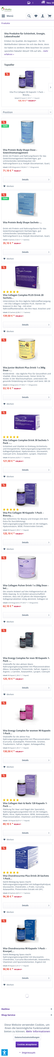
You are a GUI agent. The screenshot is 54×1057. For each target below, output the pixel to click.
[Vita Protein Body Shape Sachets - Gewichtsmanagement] (27, 204)
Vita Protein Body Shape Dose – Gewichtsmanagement (20, 151)
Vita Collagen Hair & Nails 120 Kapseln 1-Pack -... (25, 804)
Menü (10, 15)
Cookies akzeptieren (27, 1044)
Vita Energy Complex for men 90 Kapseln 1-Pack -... (26, 659)
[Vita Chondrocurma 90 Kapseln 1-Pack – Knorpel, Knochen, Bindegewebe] (27, 930)
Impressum (28, 1052)
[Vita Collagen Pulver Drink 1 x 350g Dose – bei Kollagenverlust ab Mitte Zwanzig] (27, 567)
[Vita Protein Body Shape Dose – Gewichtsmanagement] (27, 131)
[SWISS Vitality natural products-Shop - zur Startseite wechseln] (6, 9)
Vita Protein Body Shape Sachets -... (22, 222)
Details (25, 179)
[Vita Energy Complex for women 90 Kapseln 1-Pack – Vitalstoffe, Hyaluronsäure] (27, 712)
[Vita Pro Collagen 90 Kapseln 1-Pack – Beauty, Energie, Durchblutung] (27, 79)
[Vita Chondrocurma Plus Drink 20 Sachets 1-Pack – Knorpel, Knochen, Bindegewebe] (27, 857)
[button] (4, 1052)
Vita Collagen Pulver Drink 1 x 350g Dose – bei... (26, 587)
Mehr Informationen (38, 1031)
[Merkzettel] (35, 16)
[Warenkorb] (49, 16)
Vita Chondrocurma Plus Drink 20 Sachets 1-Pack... (26, 877)
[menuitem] (7, 16)
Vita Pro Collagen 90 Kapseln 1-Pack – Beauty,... (27, 93)
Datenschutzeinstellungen (27, 1037)
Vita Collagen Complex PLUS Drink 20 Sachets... (23, 296)
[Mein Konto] (42, 16)
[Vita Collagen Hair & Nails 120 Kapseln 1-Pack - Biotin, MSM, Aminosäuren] (27, 785)
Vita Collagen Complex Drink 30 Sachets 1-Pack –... (26, 441)
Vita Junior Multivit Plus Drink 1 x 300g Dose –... (24, 369)
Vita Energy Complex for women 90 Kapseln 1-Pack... (27, 732)
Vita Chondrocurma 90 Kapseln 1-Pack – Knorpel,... (25, 950)
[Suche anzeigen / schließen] (29, 16)
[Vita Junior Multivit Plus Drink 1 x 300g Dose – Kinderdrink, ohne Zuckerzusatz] (27, 349)
